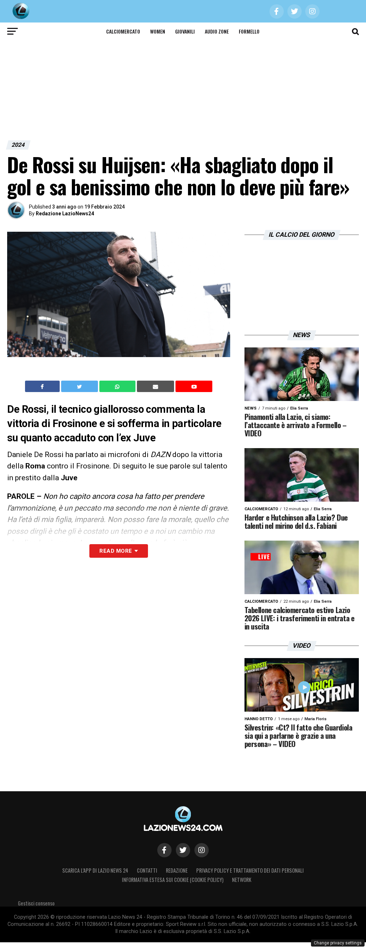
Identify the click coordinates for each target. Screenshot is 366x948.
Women (157, 31)
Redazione (177, 870)
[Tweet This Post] (80, 386)
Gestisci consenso (36, 903)
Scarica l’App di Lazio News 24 (95, 870)
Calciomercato (123, 31)
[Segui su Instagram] (201, 850)
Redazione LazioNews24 (65, 213)
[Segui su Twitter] (183, 850)
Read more (115, 551)
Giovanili (185, 31)
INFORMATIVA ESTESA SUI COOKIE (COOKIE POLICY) (172, 879)
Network (241, 879)
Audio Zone (217, 31)
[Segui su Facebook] (164, 850)
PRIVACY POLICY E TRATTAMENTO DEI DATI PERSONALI (250, 870)
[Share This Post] (118, 386)
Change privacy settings (338, 943)
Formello (249, 31)
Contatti (147, 870)
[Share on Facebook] (43, 386)
